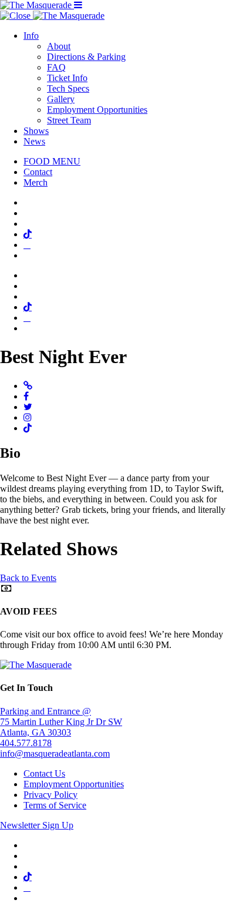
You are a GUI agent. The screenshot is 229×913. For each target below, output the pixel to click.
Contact (37, 172)
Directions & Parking (86, 57)
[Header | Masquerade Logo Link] (37, 5)
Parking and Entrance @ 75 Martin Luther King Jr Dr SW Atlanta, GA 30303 (61, 721)
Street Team (69, 120)
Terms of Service (54, 805)
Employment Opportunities (97, 110)
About (58, 46)
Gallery (61, 99)
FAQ (56, 67)
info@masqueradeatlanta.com (55, 753)
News (34, 141)
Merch (35, 182)
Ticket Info (67, 78)
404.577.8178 (26, 743)
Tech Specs (68, 88)
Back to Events (28, 578)
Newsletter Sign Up (36, 825)
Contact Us (44, 773)
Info (31, 36)
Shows (36, 131)
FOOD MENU (51, 161)
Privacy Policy (50, 795)
